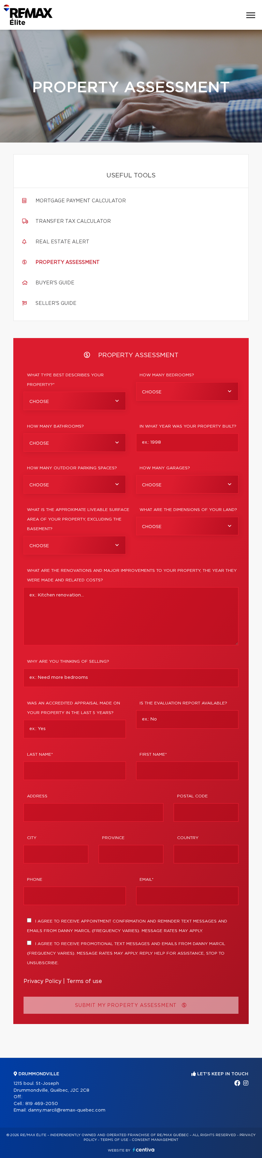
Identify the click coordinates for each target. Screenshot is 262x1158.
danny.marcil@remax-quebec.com (66, 1110)
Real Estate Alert (62, 242)
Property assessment (67, 262)
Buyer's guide (54, 283)
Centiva (144, 1149)
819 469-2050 (41, 1104)
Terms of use (84, 981)
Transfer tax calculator (73, 221)
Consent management (155, 1140)
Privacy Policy (42, 981)
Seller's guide (55, 303)
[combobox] (75, 401)
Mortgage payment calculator (80, 201)
